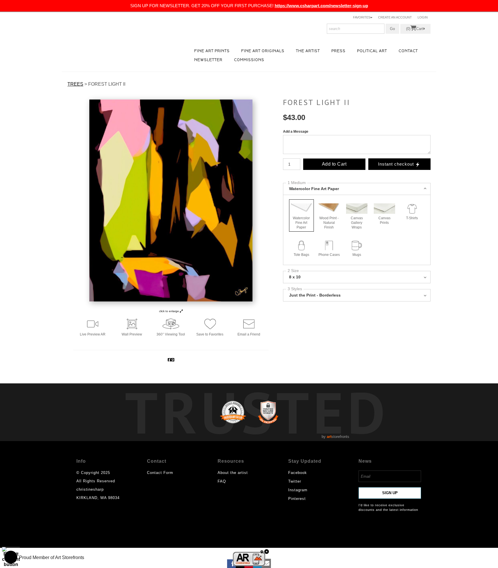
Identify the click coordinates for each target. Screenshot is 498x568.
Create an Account (395, 17)
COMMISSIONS (249, 59)
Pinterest (297, 498)
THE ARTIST (308, 50)
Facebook (297, 472)
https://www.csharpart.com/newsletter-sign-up (321, 5)
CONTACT (408, 50)
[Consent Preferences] (11, 557)
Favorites (361, 17)
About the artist (233, 472)
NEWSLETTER (208, 59)
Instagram (298, 490)
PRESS (338, 50)
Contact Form (160, 472)
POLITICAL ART (372, 50)
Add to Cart (334, 164)
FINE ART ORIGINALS (262, 50)
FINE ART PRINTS (212, 50)
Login (423, 17)
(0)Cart (414, 29)
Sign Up (390, 493)
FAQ (222, 481)
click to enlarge (169, 311)
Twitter (294, 481)
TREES (75, 84)
